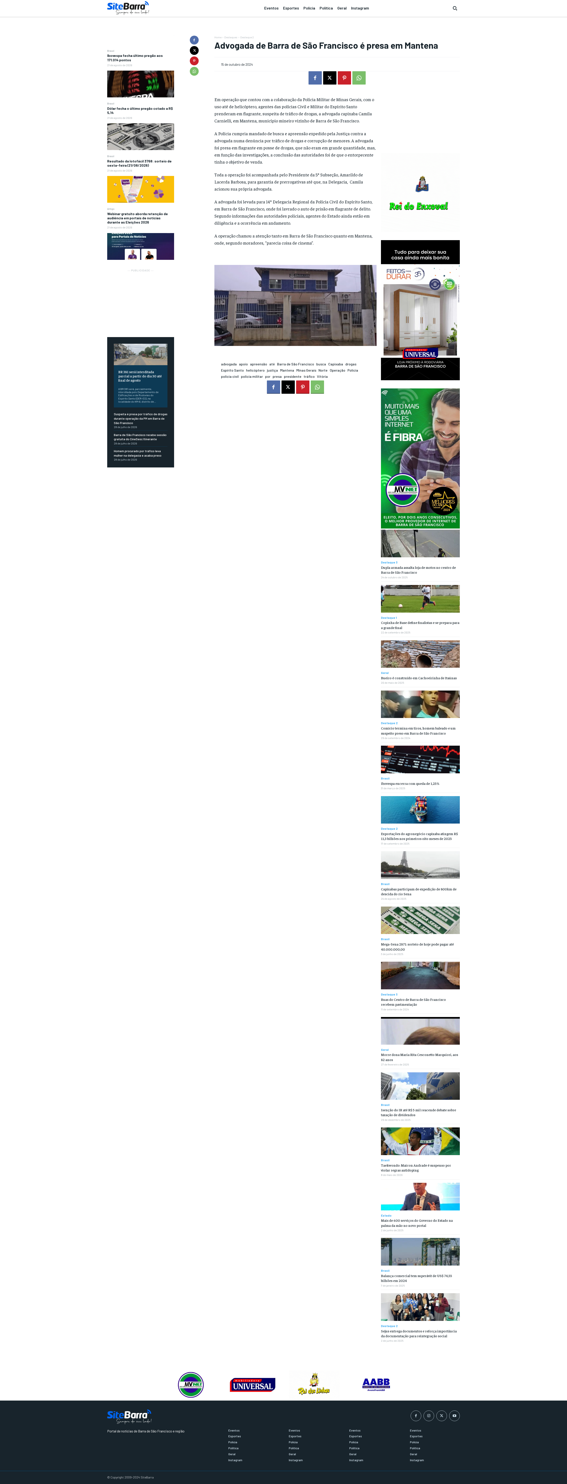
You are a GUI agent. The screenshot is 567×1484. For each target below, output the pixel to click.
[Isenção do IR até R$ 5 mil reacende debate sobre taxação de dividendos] (420, 1086)
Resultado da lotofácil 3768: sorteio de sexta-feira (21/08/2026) (139, 163)
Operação (337, 370)
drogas (350, 364)
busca (321, 364)
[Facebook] (194, 40)
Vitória (322, 376)
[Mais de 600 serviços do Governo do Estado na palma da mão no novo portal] (420, 1196)
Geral (385, 673)
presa (277, 376)
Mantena (287, 370)
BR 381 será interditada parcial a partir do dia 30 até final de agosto (140, 375)
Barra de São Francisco (295, 364)
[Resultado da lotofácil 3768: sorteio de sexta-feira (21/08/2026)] (140, 189)
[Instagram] (428, 1416)
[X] (194, 50)
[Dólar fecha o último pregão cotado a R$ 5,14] (140, 136)
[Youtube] (454, 1416)
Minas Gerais (306, 370)
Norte (323, 370)
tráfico (309, 376)
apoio (243, 364)
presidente (292, 376)
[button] (455, 8)
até (272, 364)
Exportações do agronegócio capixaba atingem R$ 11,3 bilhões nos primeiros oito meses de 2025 (419, 836)
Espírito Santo (232, 370)
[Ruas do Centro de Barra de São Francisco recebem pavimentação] (420, 975)
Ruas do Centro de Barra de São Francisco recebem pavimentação (413, 1001)
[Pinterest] (194, 60)
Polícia (353, 370)
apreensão (258, 364)
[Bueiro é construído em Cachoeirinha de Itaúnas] (420, 654)
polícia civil (230, 376)
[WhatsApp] (194, 71)
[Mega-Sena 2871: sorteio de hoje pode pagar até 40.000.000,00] (420, 920)
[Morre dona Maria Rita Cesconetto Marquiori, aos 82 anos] (420, 1031)
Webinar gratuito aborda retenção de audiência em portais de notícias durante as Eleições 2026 (137, 218)
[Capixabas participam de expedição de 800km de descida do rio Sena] (420, 865)
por (267, 376)
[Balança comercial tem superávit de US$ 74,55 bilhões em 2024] (420, 1252)
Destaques (230, 37)
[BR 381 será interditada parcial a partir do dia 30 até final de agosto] (140, 354)
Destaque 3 (389, 562)
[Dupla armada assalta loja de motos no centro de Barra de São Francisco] (420, 543)
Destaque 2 (247, 37)
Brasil (110, 50)
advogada (229, 364)
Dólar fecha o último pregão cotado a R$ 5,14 (140, 110)
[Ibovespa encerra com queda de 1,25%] (420, 759)
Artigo (111, 208)
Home (217, 37)
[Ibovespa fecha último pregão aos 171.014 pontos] (140, 84)
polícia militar (252, 376)
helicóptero (255, 370)
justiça (272, 370)
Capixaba (335, 364)
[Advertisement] (140, 300)
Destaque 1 (389, 617)
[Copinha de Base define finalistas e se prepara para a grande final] (420, 599)
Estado (386, 1215)
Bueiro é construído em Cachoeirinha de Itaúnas (419, 677)
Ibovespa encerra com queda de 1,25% (410, 783)
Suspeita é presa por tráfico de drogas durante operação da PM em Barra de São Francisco (140, 418)
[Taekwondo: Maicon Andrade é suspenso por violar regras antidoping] (420, 1141)
